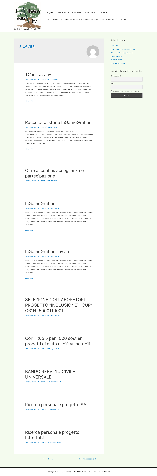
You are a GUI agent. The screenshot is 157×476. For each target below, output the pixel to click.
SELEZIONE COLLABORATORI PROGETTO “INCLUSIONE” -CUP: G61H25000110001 (58, 305)
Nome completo (116, 76)
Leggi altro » (29, 101)
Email (112, 83)
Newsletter (76, 13)
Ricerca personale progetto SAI (56, 404)
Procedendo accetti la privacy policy (126, 91)
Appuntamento (63, 13)
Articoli (123, 19)
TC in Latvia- (38, 74)
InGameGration (104, 13)
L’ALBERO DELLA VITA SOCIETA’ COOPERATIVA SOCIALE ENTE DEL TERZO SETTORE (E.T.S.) (82, 19)
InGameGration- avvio (47, 251)
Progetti (50, 13)
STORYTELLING (90, 13)
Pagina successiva (87, 459)
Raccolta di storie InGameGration (58, 122)
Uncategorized (30, 79)
